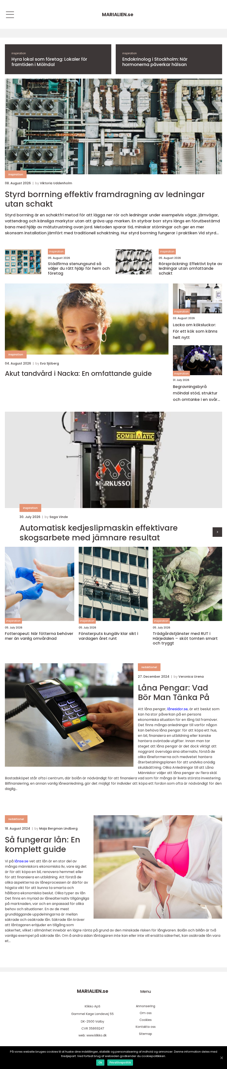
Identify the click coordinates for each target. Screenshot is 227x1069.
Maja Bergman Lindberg (58, 828)
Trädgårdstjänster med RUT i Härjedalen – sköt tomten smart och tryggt (185, 638)
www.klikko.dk (96, 1035)
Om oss (146, 1013)
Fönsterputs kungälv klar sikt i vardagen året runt (108, 636)
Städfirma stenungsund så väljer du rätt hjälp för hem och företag (79, 268)
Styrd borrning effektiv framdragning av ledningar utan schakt (105, 199)
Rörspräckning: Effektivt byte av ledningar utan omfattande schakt (190, 268)
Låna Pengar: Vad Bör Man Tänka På (173, 692)
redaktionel (149, 667)
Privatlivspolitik (120, 1062)
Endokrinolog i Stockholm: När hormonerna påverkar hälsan (155, 61)
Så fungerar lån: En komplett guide (42, 844)
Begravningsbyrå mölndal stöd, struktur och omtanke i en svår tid (195, 393)
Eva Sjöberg (49, 363)
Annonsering (145, 1006)
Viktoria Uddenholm (56, 183)
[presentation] (217, 532)
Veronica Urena (191, 676)
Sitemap (145, 1034)
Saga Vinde (58, 516)
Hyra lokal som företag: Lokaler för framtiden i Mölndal (49, 61)
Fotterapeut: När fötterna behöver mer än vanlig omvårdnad (39, 636)
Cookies (145, 1020)
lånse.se (21, 861)
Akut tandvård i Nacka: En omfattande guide (78, 374)
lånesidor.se (177, 709)
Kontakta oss (146, 1026)
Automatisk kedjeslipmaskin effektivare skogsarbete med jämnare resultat (99, 532)
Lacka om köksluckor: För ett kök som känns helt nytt (195, 331)
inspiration (19, 53)
